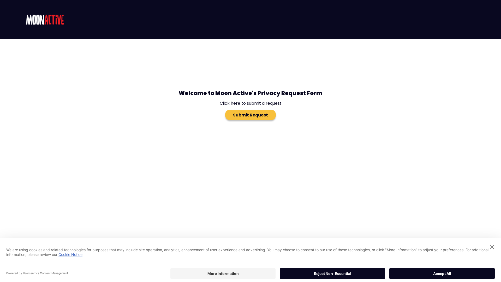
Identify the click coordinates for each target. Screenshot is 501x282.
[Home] (45, 19)
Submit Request (250, 115)
